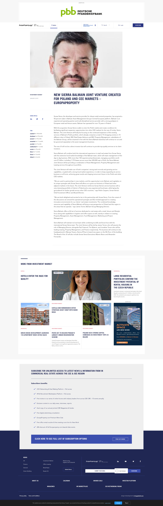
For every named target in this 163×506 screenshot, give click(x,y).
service (32, 149)
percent (32, 138)
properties (32, 141)
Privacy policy (23, 496)
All (24, 461)
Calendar (66, 481)
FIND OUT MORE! (120, 439)
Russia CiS (45, 471)
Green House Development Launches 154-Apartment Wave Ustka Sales (35, 334)
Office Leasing (47, 464)
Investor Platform (129, 481)
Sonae (31, 154)
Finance (25, 464)
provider (32, 144)
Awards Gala (97, 481)
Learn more (108, 503)
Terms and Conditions (34, 496)
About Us (35, 481)
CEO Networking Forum (113, 486)
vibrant (32, 157)
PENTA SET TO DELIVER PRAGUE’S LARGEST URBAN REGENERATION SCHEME (63, 335)
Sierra (31, 151)
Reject (126, 503)
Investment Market (36, 94)
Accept (118, 503)
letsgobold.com (138, 496)
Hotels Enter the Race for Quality (34, 277)
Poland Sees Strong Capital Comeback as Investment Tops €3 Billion (96, 335)
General (25, 467)
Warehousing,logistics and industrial (69, 461)
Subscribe (138, 25)
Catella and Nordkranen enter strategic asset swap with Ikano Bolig (65, 310)
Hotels (22, 271)
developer (32, 136)
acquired (32, 133)
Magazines (51, 486)
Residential (117, 271)
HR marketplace (82, 486)
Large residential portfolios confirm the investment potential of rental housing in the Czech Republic (126, 282)
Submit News (68, 469)
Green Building (27, 471)
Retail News (46, 467)
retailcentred (33, 146)
